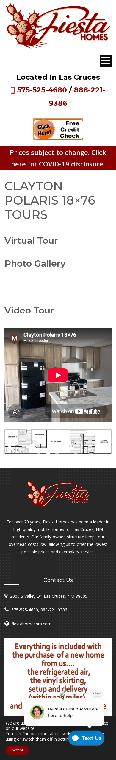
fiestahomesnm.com (31, 624)
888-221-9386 (53, 610)
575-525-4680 (42, 90)
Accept (17, 750)
